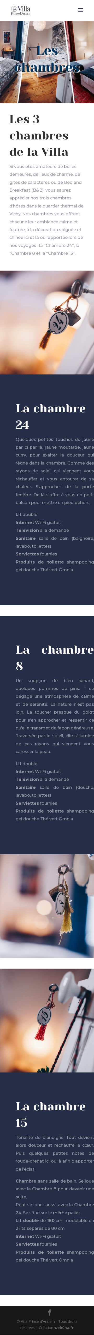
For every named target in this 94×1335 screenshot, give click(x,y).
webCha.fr (64, 1327)
